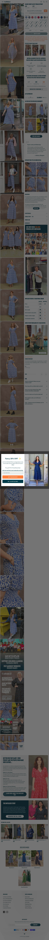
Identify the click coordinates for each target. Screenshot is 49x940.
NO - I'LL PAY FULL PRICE (13, 481)
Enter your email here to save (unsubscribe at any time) (12, 470)
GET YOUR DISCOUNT (12, 477)
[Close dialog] (46, 455)
